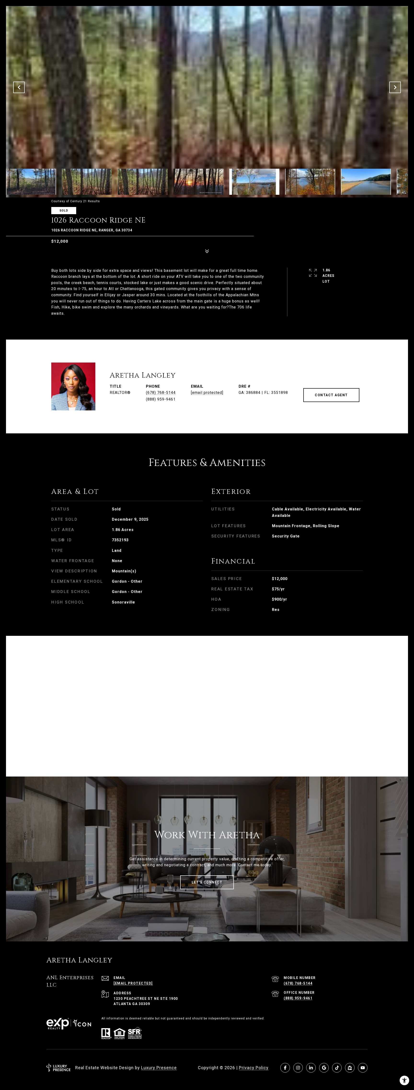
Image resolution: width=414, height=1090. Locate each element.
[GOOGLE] (324, 1068)
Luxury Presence (159, 1067)
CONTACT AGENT (331, 395)
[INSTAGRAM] (298, 1068)
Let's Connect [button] (207, 882)
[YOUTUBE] (363, 1068)
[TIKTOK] (337, 1068)
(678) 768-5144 (161, 392)
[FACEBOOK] (285, 1068)
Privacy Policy (254, 1067)
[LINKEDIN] (311, 1068)
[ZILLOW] (350, 1068)
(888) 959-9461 (298, 998)
